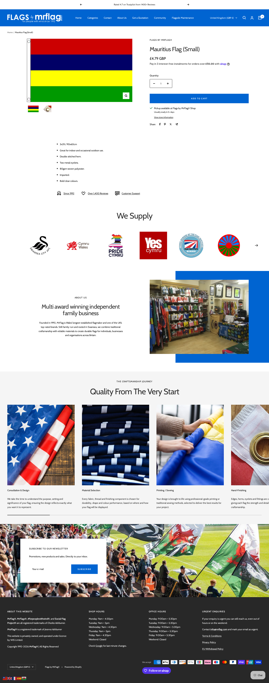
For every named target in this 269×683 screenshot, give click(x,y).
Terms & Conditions (211, 635)
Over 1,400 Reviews (98, 193)
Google (99, 645)
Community (160, 17)
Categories (92, 17)
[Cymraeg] (24, 678)
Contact (107, 17)
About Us (121, 17)
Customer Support (131, 193)
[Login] (252, 17)
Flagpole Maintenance (183, 17)
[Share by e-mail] (176, 124)
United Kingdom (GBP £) (222, 17)
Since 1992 (68, 193)
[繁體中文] (5, 678)
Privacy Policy (209, 642)
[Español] (19, 678)
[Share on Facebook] (160, 124)
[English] (10, 678)
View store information (163, 117)
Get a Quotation (140, 17)
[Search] (244, 17)
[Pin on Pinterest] (165, 124)
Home (78, 17)
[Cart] (260, 17)
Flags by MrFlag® (161, 40)
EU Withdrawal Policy (212, 648)
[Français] (14, 678)
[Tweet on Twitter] (170, 124)
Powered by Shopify (73, 667)
